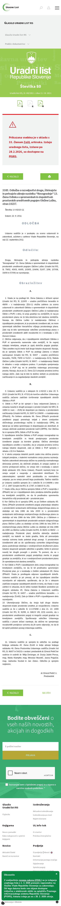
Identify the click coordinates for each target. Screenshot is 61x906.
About (47, 852)
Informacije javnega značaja (45, 860)
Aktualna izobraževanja (43, 811)
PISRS (12, 156)
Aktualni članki (8, 852)
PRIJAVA (30, 755)
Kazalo (14, 176)
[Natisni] (49, 176)
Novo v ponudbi (9, 832)
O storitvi (37, 832)
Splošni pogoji (39, 867)
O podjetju (37, 852)
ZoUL (27, 142)
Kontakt (36, 856)
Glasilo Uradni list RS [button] (16, 34)
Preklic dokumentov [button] (15, 43)
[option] (30, 86)
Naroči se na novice (10, 856)
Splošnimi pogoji (34, 784)
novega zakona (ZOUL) (30, 880)
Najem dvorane (39, 818)
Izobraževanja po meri (42, 815)
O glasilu (6, 814)
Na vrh (46, 692)
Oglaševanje (38, 863)
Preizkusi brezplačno (42, 836)
